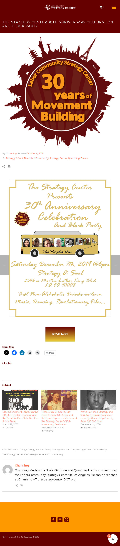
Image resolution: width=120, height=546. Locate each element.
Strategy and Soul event (38, 450)
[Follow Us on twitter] (66, 519)
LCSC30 (6, 450)
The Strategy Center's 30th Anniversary (43, 454)
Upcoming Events (78, 158)
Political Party (18, 450)
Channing (11, 153)
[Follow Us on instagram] (60, 519)
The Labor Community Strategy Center (45, 158)
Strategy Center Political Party (91, 450)
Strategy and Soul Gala (63, 450)
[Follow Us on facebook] (53, 519)
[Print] (11, 166)
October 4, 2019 (34, 153)
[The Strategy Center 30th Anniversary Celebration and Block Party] (60, 92)
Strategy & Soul (14, 158)
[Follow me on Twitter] (16, 486)
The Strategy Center (12, 454)
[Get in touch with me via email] (21, 486)
